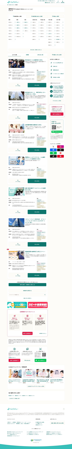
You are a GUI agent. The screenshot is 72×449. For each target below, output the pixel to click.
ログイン (58, 2)
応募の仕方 (55, 66)
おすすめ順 (14, 54)
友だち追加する (41, 360)
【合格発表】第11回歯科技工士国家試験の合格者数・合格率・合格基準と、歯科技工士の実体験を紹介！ (29, 380)
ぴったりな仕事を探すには (58, 62)
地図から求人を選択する (27, 298)
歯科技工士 (31, 395)
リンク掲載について (39, 423)
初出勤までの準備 (56, 77)
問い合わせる (27, 360)
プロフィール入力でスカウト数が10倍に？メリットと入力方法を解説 (15, 380)
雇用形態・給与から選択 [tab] (38, 16)
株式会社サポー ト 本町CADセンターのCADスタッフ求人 (35, 93)
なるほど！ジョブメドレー (11, 423)
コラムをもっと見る (57, 100)
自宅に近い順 (40, 54)
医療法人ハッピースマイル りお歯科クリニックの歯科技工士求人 (35, 158)
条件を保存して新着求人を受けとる (36, 49)
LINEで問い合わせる (57, 131)
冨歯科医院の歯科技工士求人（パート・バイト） (35, 252)
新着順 (27, 54)
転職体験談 (18, 423)
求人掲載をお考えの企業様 (40, 422)
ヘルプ (25, 422)
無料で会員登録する (27, 333)
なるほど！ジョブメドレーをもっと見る (36, 386)
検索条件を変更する (27, 290)
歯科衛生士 (18, 395)
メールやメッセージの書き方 (58, 73)
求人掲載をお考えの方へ (52, 0)
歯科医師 (11, 395)
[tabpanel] (36, 33)
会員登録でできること (42, 333)
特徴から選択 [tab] (56, 16)
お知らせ (22, 423)
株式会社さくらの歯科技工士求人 (34, 60)
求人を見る (37, 85)
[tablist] (36, 16)
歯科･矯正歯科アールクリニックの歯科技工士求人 (35, 189)
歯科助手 (25, 395)
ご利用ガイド (46, 0)
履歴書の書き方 (56, 70)
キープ (53, 2)
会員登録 (62, 2)
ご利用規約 (14, 422)
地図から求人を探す (57, 54)
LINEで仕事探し (40, 0)
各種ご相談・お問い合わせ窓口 (57, 423)
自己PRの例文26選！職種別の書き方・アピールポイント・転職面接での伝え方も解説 (56, 380)
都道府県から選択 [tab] (18, 16)
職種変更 (43, 0)
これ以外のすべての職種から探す (14, 398)
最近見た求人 (48, 2)
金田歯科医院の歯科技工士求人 (33, 125)
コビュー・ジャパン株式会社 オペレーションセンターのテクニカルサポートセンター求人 (35, 220)
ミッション (29, 422)
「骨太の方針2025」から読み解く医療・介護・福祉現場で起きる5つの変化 (42, 380)
